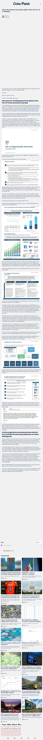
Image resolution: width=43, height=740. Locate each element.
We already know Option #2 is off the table (11, 200)
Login (4, 550)
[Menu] (40, 3)
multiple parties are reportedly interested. (29, 110)
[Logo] (21, 4)
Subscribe (8, 550)
